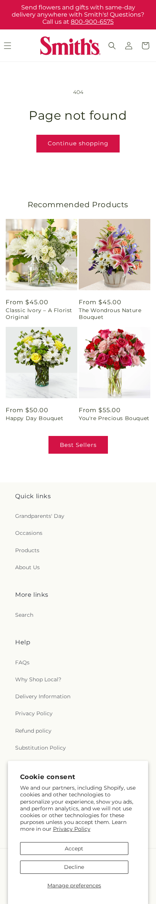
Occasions (28, 533)
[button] (112, 45)
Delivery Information (42, 696)
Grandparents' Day (39, 516)
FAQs (22, 662)
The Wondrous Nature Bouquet (110, 313)
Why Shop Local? (38, 679)
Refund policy (33, 730)
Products (27, 550)
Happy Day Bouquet (34, 418)
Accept (74, 848)
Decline (74, 867)
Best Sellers (78, 444)
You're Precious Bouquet (114, 418)
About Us (27, 567)
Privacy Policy (71, 828)
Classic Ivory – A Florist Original (39, 313)
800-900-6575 (92, 21)
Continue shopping (78, 143)
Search (24, 614)
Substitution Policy (40, 747)
